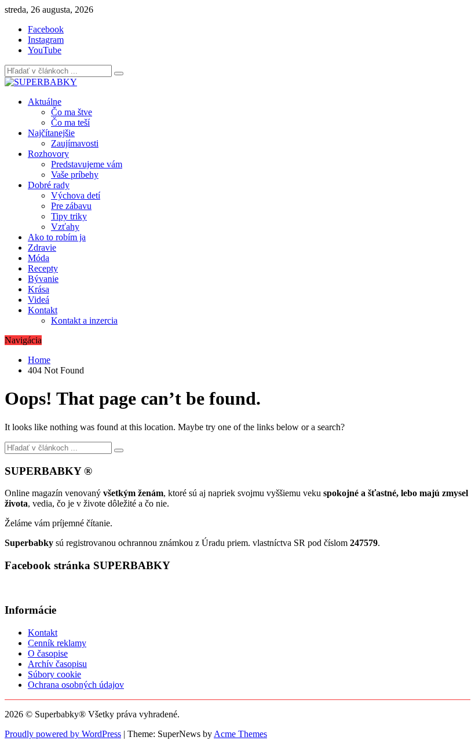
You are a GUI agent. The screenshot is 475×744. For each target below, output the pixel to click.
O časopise (48, 653)
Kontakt (42, 310)
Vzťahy (65, 227)
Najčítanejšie (51, 133)
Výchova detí (75, 195)
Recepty (43, 268)
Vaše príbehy (74, 174)
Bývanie (43, 279)
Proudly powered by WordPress (63, 734)
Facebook (46, 29)
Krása (38, 289)
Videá (38, 300)
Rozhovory (48, 154)
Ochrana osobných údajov (76, 685)
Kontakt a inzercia (84, 320)
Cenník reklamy (57, 643)
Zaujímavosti (74, 143)
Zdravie (42, 247)
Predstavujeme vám (86, 164)
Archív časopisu (57, 664)
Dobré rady (49, 185)
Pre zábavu (71, 206)
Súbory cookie (54, 674)
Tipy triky (69, 216)
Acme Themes (240, 734)
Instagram (46, 40)
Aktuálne (44, 102)
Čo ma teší (70, 122)
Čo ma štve (71, 112)
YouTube (44, 50)
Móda (38, 258)
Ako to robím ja (57, 237)
